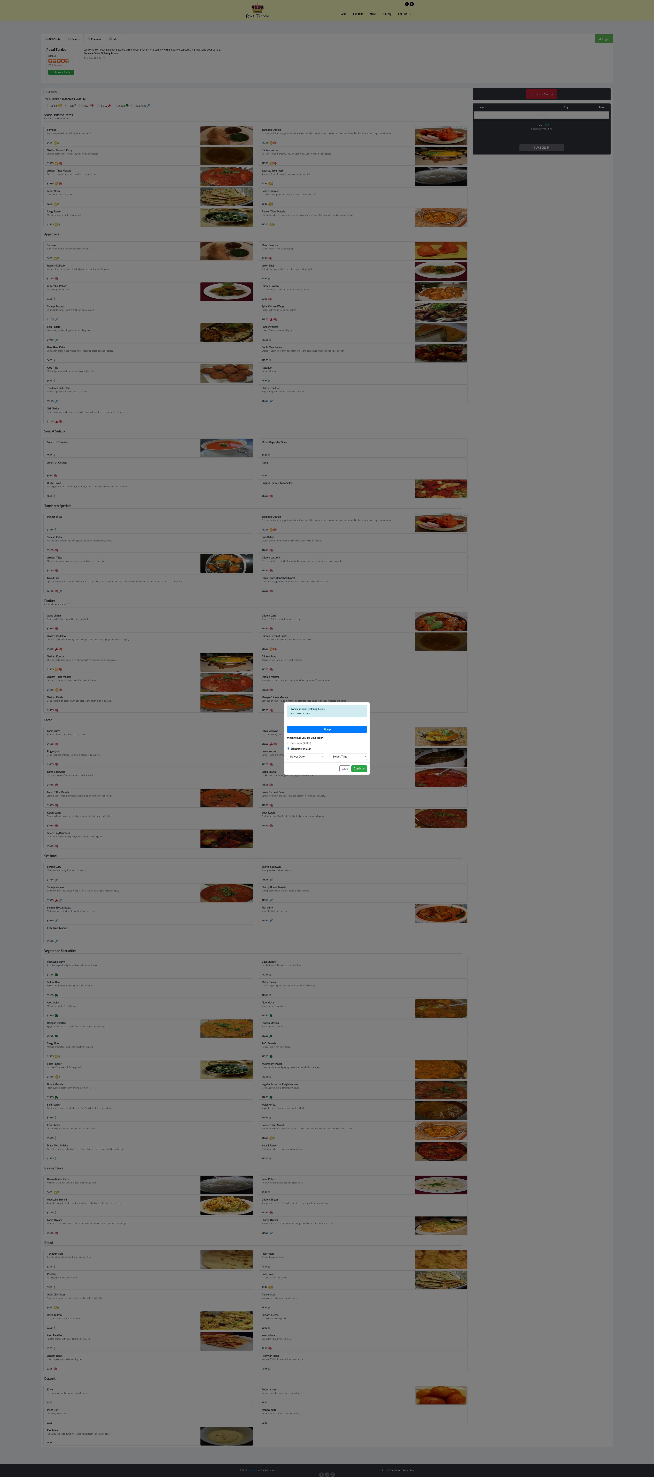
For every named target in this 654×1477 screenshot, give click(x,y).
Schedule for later (301, 748)
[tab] (327, 729)
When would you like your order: (305, 738)
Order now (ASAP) (301, 743)
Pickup (327, 729)
